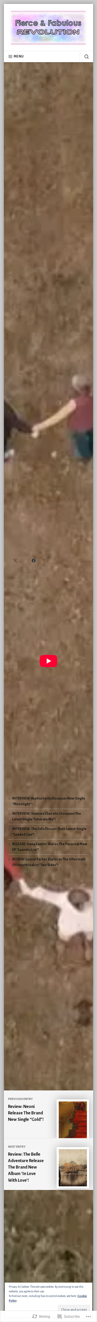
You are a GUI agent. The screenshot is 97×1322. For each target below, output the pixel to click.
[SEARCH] (84, 56)
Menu (19, 56)
